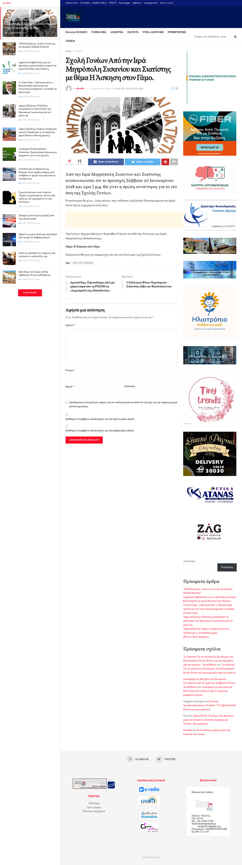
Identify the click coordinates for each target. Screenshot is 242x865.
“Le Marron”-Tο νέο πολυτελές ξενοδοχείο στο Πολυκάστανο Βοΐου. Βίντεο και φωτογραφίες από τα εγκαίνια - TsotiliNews (208, 661)
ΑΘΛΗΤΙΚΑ (116, 32)
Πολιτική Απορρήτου (93, 811)
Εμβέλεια (137, 3)
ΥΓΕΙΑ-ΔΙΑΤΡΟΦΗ (153, 32)
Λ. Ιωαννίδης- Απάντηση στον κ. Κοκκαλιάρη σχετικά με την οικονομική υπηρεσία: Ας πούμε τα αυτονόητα (38, 87)
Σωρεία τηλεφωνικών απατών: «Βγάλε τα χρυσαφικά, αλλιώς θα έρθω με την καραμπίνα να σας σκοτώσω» (37, 197)
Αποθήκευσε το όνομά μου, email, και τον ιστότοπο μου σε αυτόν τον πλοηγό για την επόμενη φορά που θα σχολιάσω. (123, 404)
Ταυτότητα (93, 803)
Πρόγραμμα (124, 3)
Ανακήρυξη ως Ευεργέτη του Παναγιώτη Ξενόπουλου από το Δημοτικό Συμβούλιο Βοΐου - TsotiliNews (210, 683)
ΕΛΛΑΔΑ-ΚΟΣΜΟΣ (76, 32)
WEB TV (113, 3)
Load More (30, 292)
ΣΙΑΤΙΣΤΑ (133, 32)
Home (68, 51)
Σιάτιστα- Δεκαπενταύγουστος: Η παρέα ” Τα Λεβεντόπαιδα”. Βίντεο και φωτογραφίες (210, 705)
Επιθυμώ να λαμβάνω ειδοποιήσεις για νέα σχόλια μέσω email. (100, 419)
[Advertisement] (130, 219)
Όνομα (70, 370)
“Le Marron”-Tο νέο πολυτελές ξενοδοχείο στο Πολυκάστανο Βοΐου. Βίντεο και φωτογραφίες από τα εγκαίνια (209, 669)
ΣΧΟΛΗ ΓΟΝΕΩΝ (82, 263)
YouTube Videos (99, 3)
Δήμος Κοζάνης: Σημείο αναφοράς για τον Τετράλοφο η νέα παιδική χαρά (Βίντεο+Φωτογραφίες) (38, 132)
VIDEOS (70, 41)
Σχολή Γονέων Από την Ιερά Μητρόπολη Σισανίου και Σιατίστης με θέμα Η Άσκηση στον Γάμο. (29, 24)
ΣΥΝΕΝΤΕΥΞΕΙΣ (177, 32)
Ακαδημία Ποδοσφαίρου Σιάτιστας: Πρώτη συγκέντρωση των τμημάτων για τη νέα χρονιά (38, 152)
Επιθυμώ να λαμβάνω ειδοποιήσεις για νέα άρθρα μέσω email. (100, 430)
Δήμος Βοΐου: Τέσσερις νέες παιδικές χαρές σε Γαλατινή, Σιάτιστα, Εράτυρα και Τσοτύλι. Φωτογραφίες (208, 720)
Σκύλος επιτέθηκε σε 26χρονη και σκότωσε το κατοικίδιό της (37, 255)
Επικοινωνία (166, 3)
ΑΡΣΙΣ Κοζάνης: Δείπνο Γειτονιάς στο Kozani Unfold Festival (37, 45)
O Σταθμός (85, 3)
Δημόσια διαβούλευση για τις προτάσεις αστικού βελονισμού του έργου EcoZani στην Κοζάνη (38, 66)
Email (70, 386)
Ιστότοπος (129, 386)
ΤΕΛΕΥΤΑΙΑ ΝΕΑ (135, 88)
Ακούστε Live (72, 3)
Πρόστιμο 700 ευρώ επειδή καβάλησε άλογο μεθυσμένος (35, 273)
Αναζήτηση (189, 561)
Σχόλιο (71, 325)
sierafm (80, 88)
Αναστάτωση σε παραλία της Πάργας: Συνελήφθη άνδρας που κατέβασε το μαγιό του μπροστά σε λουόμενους (37, 174)
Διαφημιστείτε (151, 3)
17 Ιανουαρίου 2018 (100, 88)
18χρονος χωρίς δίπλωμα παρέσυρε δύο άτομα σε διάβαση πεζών (38, 236)
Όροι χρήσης (94, 807)
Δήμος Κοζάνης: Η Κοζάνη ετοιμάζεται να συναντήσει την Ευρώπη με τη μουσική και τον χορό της (35, 110)
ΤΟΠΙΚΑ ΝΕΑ (98, 32)
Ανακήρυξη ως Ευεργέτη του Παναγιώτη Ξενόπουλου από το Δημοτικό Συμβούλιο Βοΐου (207, 691)
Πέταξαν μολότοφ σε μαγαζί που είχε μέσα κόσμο (36, 217)
